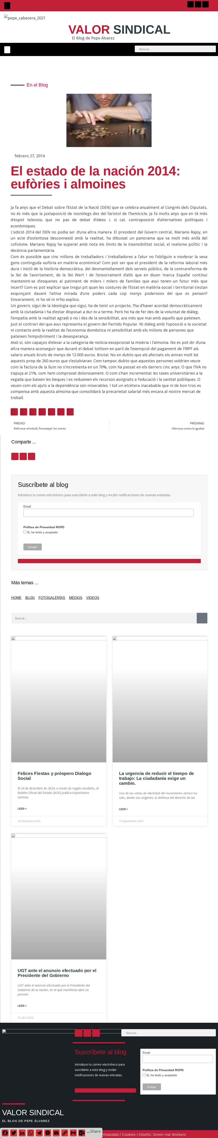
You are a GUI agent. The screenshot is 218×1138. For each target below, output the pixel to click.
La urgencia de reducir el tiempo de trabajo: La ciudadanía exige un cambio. (156, 778)
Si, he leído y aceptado (42, 532)
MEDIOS (75, 598)
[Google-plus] (205, 4)
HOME (16, 598)
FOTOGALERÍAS (52, 598)
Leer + (22, 808)
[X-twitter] (198, 4)
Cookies (129, 1134)
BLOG (30, 598)
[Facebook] (190, 4)
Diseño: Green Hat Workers (162, 1134)
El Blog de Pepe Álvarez (93, 37)
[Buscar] (202, 618)
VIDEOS (92, 598)
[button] (7, 5)
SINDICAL (119, 29)
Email (27, 506)
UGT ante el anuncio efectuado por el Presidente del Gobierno (57, 973)
